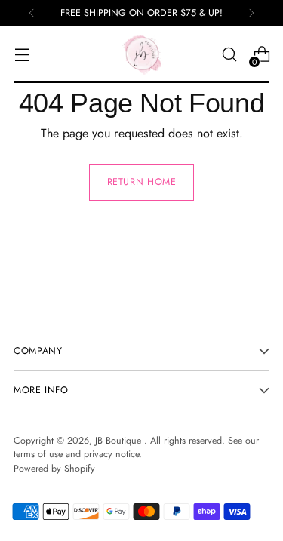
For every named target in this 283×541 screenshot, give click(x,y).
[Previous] (31, 13)
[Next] (251, 13)
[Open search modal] (229, 54)
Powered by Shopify (54, 468)
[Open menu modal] (21, 54)
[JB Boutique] (142, 54)
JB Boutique (119, 440)
